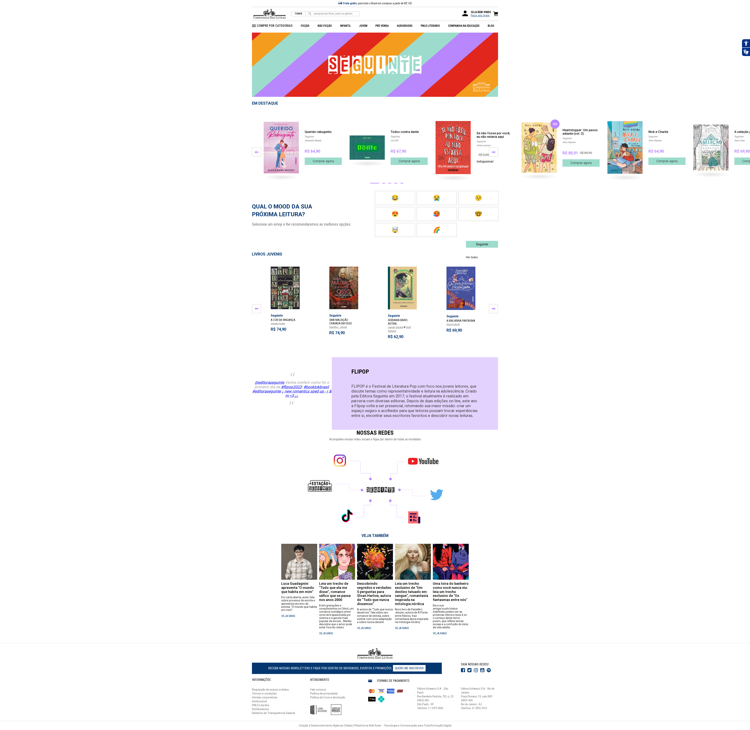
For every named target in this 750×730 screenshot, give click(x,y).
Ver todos (472, 257)
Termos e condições (264, 693)
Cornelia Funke (278, 323)
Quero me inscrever (409, 668)
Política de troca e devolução (327, 697)
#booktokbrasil (316, 387)
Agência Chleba (342, 725)
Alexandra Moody (313, 140)
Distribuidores (260, 709)
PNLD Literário (260, 705)
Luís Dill (394, 140)
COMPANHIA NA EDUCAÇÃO (463, 25)
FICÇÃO (305, 25)
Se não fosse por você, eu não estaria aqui (493, 135)
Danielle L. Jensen (338, 327)
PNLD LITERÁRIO (430, 25)
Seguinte (309, 136)
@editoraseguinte (269, 382)
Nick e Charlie (658, 132)
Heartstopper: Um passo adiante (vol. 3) (580, 131)
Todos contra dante (405, 132)
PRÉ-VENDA (382, 25)
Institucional (259, 701)
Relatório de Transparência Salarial (273, 713)
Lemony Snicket (395, 327)
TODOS (298, 13)
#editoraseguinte (266, 391)
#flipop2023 (291, 387)
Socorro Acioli (453, 324)
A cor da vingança (283, 320)
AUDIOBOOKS (404, 25)
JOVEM (363, 25)
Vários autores (483, 145)
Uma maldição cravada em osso (340, 321)
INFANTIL (345, 25)
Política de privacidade (324, 693)
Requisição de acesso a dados (270, 689)
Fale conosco (318, 689)
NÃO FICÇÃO (325, 25)
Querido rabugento (318, 132)
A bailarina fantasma (460, 320)
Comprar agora (323, 161)
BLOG (491, 25)
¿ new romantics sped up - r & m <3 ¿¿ (306, 393)
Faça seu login (480, 15)
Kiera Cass (739, 140)
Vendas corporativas (264, 697)
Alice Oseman (569, 142)
